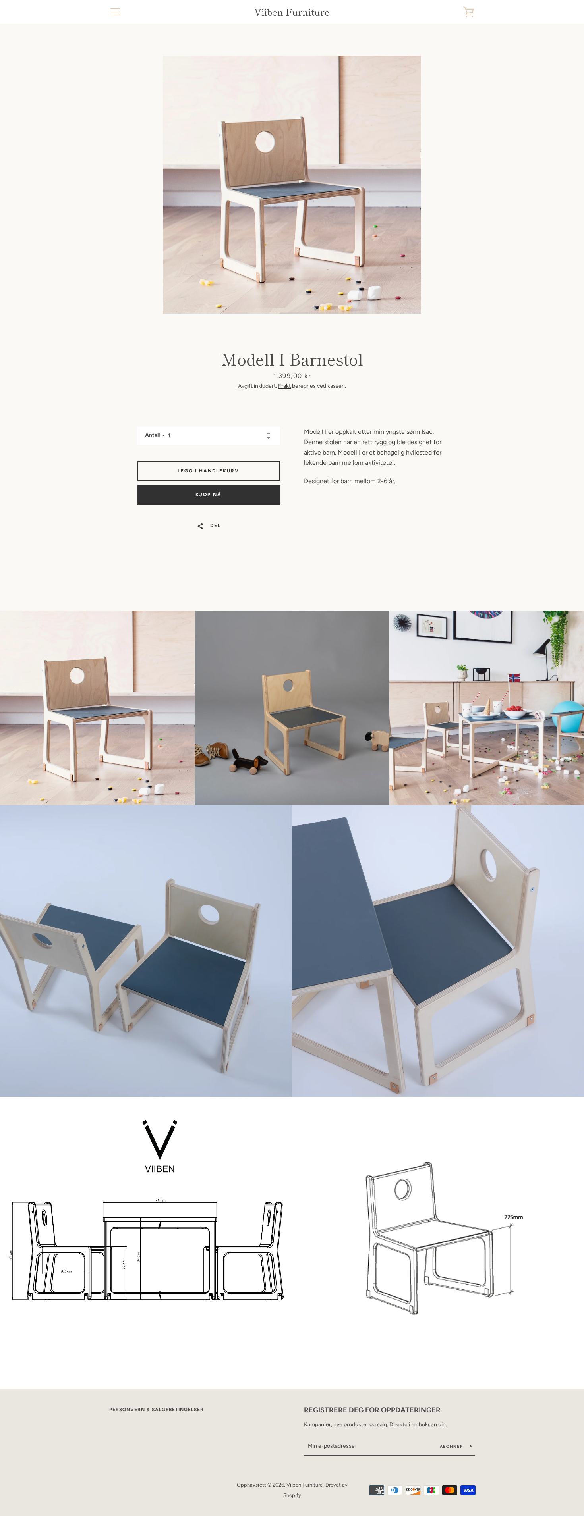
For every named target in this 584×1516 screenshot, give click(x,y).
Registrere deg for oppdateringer (372, 1410)
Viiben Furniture (292, 12)
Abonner (452, 1446)
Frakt (284, 386)
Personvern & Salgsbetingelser (156, 1409)
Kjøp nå (208, 494)
